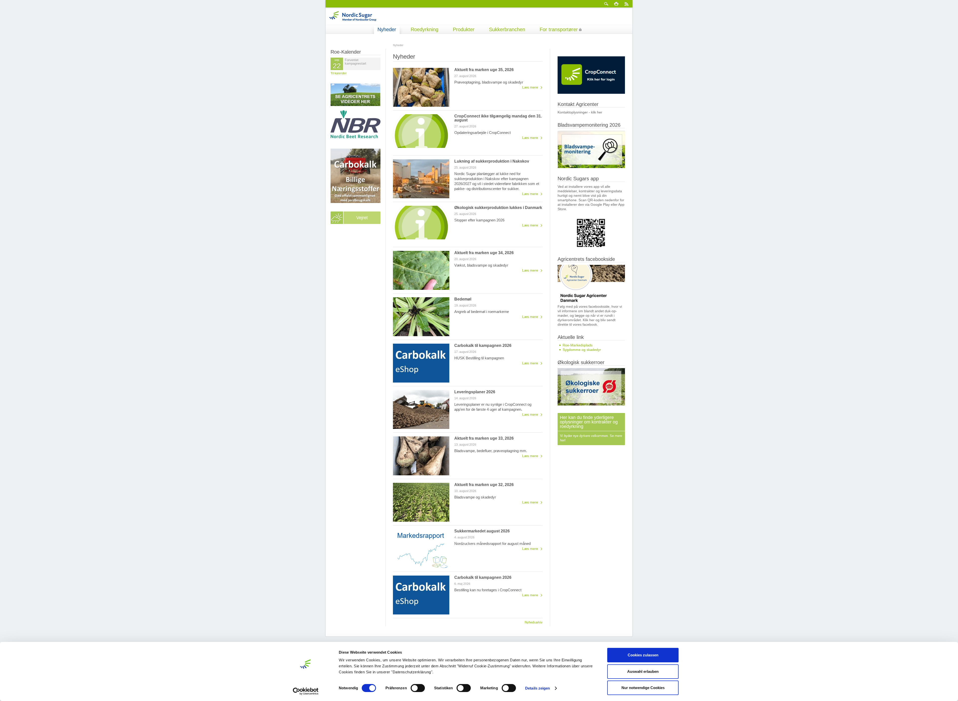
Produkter (464, 29)
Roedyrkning (424, 29)
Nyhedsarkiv (534, 622)
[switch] (418, 688)
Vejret (362, 217)
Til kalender (339, 73)
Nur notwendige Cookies (643, 688)
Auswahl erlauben (643, 671)
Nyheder (386, 29)
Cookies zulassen (643, 655)
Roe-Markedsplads (578, 345)
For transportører (559, 29)
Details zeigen (537, 688)
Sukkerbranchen (507, 29)
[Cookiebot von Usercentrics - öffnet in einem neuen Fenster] (306, 691)
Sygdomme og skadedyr (582, 350)
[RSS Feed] (626, 3)
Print (616, 3)
